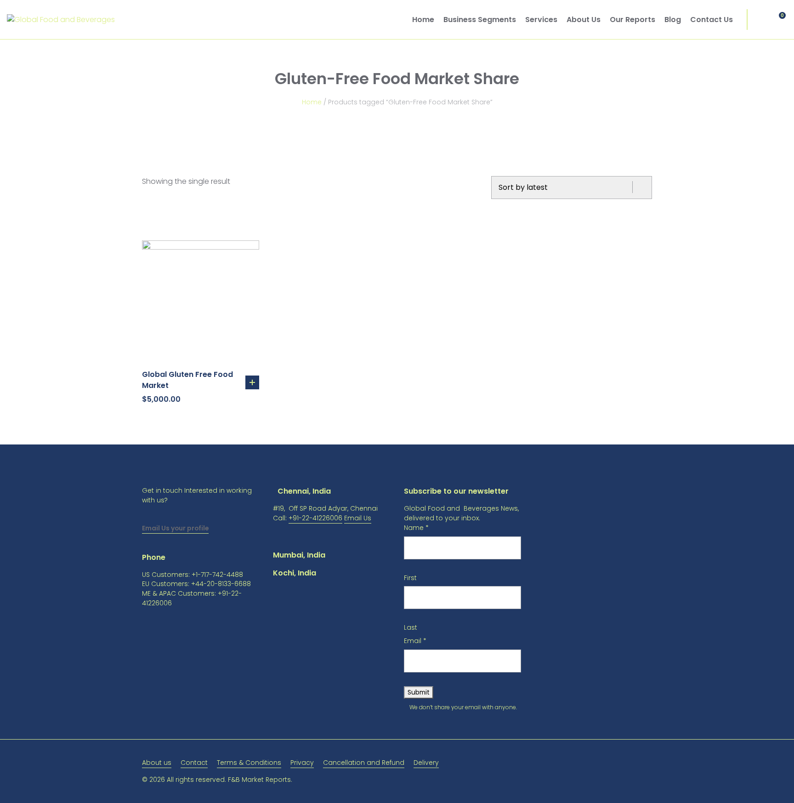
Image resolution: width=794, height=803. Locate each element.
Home (423, 19)
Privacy (302, 762)
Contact (194, 762)
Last (410, 627)
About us (156, 762)
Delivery (426, 762)
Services (541, 19)
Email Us (357, 518)
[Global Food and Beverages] (61, 19)
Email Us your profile (175, 528)
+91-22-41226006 (315, 518)
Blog (672, 19)
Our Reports (632, 19)
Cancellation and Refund (363, 762)
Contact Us (711, 19)
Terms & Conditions (249, 762)
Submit (419, 692)
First (410, 577)
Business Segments (479, 19)
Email (415, 640)
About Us (584, 19)
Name (416, 527)
